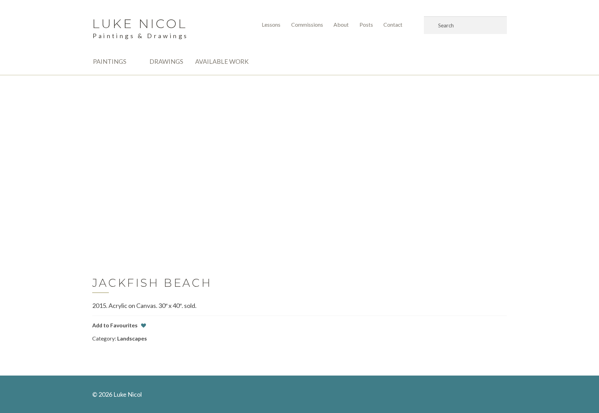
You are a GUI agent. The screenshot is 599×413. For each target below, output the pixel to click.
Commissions (307, 24)
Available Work (222, 61)
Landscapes (132, 338)
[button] (115, 325)
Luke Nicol (140, 23)
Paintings (109, 61)
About (341, 24)
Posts (366, 24)
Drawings (166, 61)
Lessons (271, 24)
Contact (392, 24)
